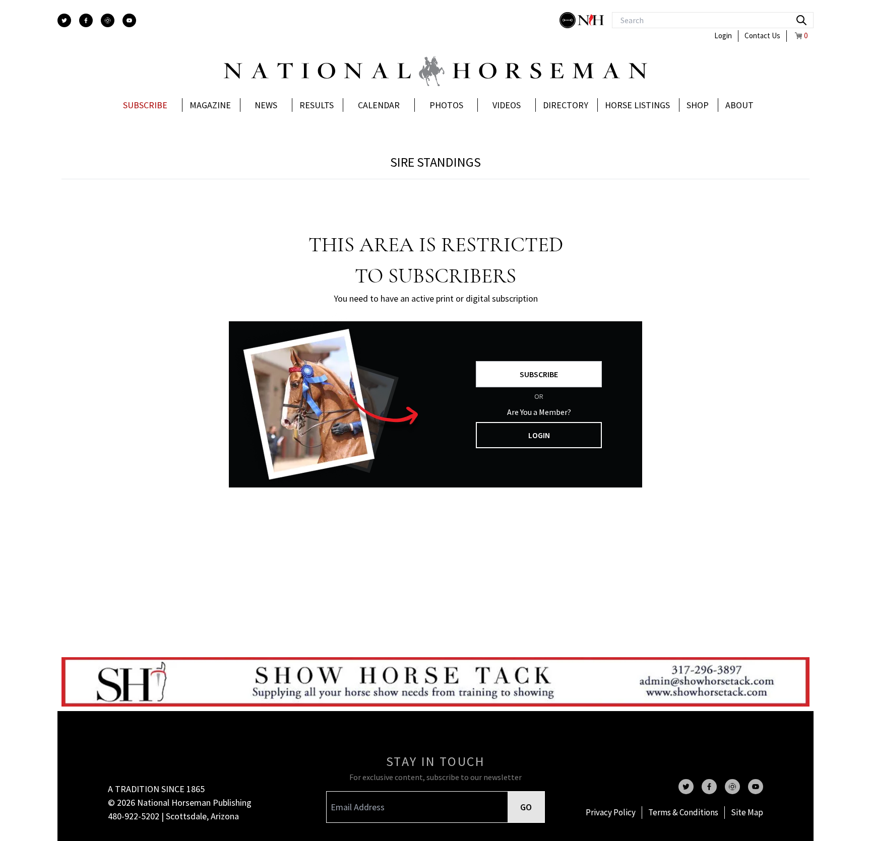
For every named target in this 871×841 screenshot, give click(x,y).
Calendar (379, 105)
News (266, 105)
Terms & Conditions (683, 812)
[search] (801, 20)
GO (526, 807)
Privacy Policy (611, 812)
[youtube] (129, 20)
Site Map (747, 812)
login (539, 435)
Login (723, 35)
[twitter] (64, 20)
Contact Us (762, 35)
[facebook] (86, 20)
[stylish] (568, 20)
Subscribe (145, 105)
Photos (446, 105)
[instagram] (107, 20)
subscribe (539, 374)
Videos (506, 105)
